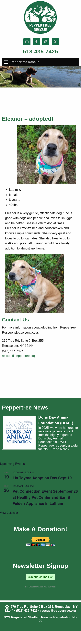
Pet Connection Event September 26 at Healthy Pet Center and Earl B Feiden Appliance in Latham (45, 497)
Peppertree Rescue (25, 62)
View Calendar (9, 513)
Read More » (61, 449)
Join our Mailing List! (40, 576)
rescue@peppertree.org (18, 355)
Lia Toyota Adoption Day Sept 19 (42, 477)
